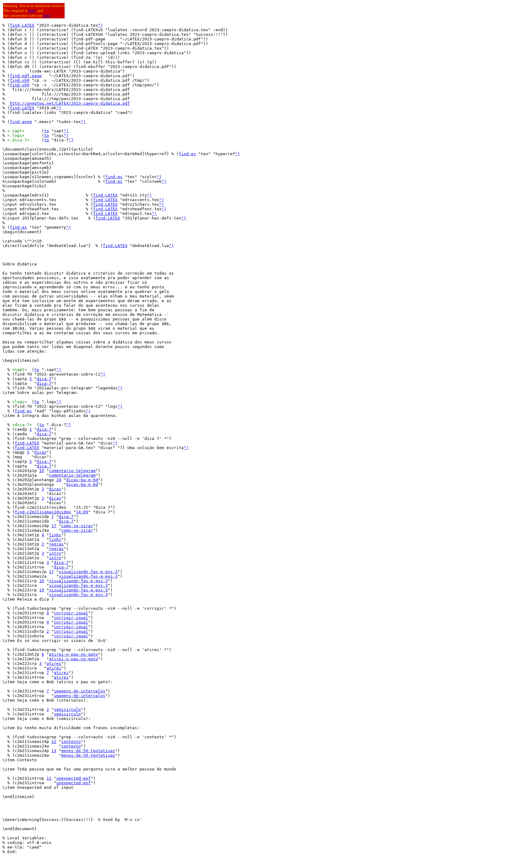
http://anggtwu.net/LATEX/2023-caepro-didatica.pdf (70, 103)
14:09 (82, 512)
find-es (187, 154)
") (100, 25)
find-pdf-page (26, 75)
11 (49, 778)
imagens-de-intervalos (79, 691)
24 (58, 480)
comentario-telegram (72, 470)
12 (53, 741)
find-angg (21, 121)
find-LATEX (22, 25)
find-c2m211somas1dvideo (43, 512)
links (55, 535)
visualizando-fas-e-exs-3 (88, 571)
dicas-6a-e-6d (82, 480)
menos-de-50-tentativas (88, 750)
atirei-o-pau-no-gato (73, 654)
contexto (71, 741)
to (46, 131)
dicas (40, 452)
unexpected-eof (73, 778)
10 (41, 470)
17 (53, 525)
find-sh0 (19, 80)
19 (41, 581)
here (32, 10)
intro (55, 553)
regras (56, 544)
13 (53, 750)
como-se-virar (77, 525)
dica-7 (44, 379)
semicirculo (67, 709)
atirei (54, 663)
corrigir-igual (71, 613)
